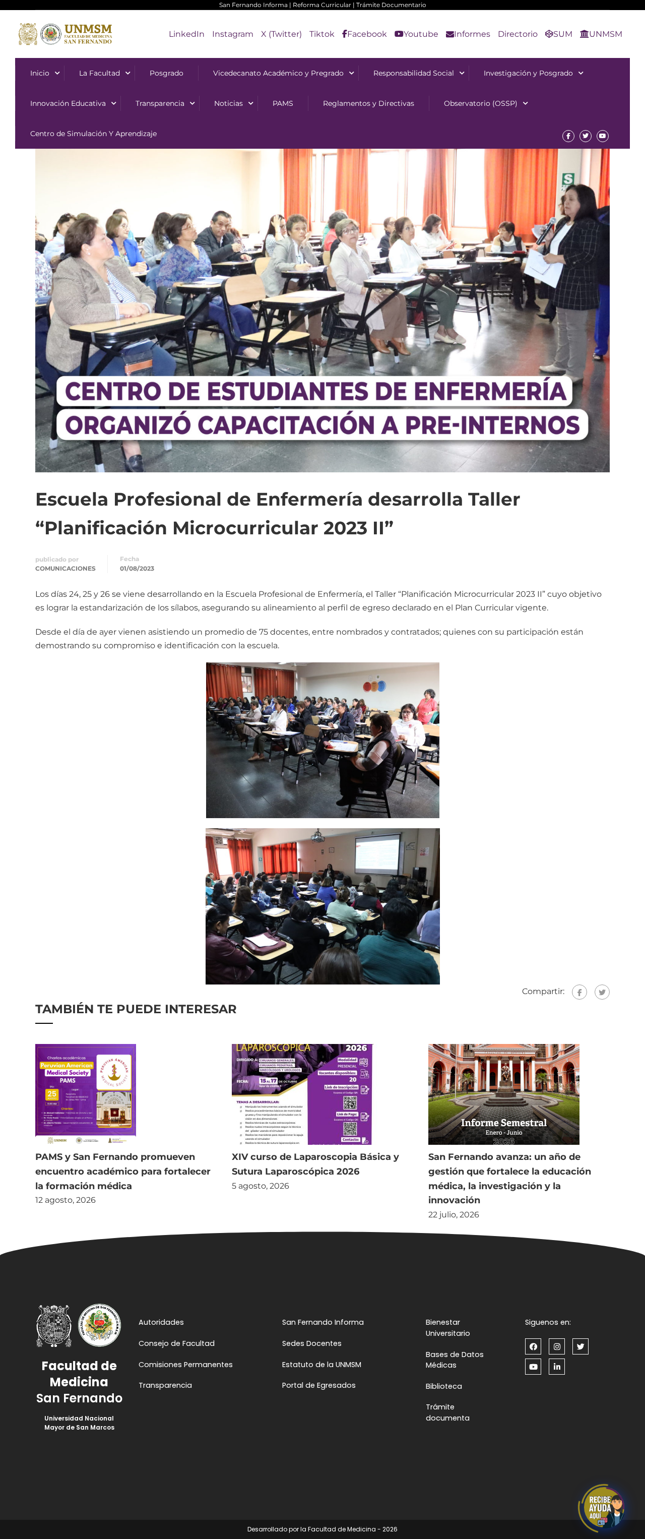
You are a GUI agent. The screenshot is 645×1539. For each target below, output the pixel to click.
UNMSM (605, 34)
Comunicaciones (65, 568)
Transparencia (160, 103)
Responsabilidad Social (413, 73)
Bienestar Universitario (448, 1327)
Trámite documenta (448, 1412)
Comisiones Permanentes (186, 1365)
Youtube (421, 34)
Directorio (518, 34)
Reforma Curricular (322, 5)
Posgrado (166, 73)
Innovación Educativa (68, 103)
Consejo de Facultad (177, 1343)
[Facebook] (579, 992)
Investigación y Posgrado (528, 73)
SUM (562, 34)
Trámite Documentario (391, 5)
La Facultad (99, 73)
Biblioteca (444, 1386)
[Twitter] (602, 992)
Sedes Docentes (312, 1343)
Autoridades (161, 1322)
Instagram (232, 34)
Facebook (367, 34)
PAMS (283, 103)
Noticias (228, 103)
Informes (472, 34)
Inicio (39, 73)
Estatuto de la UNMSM (321, 1365)
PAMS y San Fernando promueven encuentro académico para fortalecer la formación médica (123, 1171)
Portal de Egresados (319, 1385)
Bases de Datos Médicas (455, 1360)
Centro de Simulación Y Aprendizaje (93, 133)
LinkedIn (187, 34)
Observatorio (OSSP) (481, 103)
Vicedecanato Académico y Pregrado (278, 73)
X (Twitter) (281, 34)
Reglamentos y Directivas (368, 103)
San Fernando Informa (253, 5)
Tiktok (322, 34)
